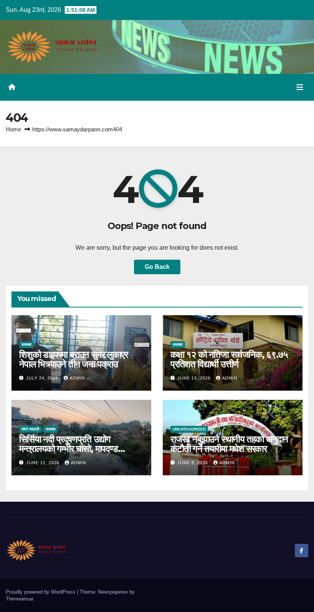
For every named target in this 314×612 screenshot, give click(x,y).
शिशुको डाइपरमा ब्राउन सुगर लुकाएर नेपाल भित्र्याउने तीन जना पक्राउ (73, 359)
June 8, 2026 (193, 462)
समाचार (26, 344)
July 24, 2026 (43, 378)
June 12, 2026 (43, 462)
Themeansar (19, 599)
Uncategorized (189, 429)
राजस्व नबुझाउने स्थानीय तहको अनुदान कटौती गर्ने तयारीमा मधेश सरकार (229, 444)
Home (13, 129)
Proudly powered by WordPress (41, 592)
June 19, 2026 (194, 378)
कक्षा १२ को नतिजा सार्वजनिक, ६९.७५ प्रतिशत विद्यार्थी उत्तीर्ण (229, 359)
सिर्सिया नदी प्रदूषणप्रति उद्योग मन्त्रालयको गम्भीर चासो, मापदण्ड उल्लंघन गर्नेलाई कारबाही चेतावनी (68, 449)
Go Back (157, 266)
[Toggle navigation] (299, 87)
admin (77, 378)
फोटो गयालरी (30, 429)
